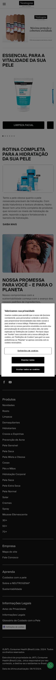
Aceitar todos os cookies (28, 370)
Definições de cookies (28, 351)
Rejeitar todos (28, 360)
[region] (28, 340)
